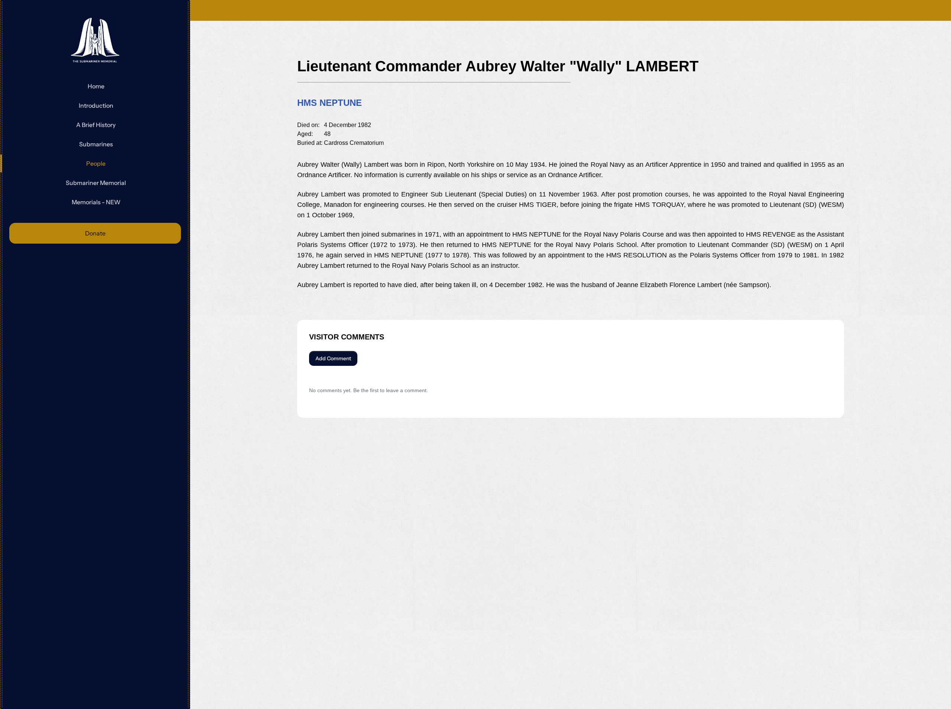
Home (96, 86)
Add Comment (333, 358)
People (96, 163)
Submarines (96, 144)
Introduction (96, 105)
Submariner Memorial (96, 182)
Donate (95, 233)
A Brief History (96, 125)
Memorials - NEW (96, 202)
